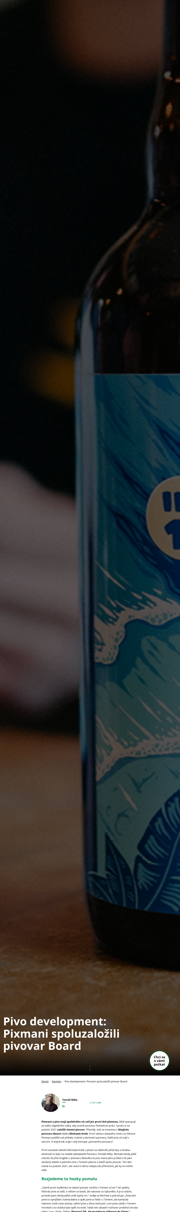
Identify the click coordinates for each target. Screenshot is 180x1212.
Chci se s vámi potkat (159, 1190)
